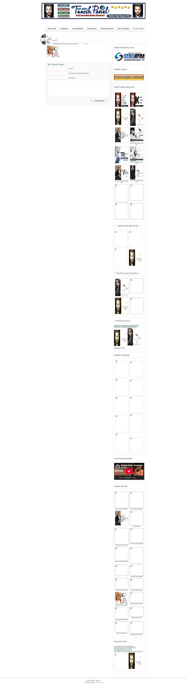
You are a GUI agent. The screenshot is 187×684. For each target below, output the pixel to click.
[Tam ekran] (141, 478)
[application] (129, 471)
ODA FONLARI (78, 29)
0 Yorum (85, 44)
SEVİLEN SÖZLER (107, 29)
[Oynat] (117, 478)
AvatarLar (91, 29)
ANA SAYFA (52, 29)
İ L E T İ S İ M (138, 29)
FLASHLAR (64, 29)
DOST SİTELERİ (123, 29)
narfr (54, 40)
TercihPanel (99, 682)
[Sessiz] (138, 478)
